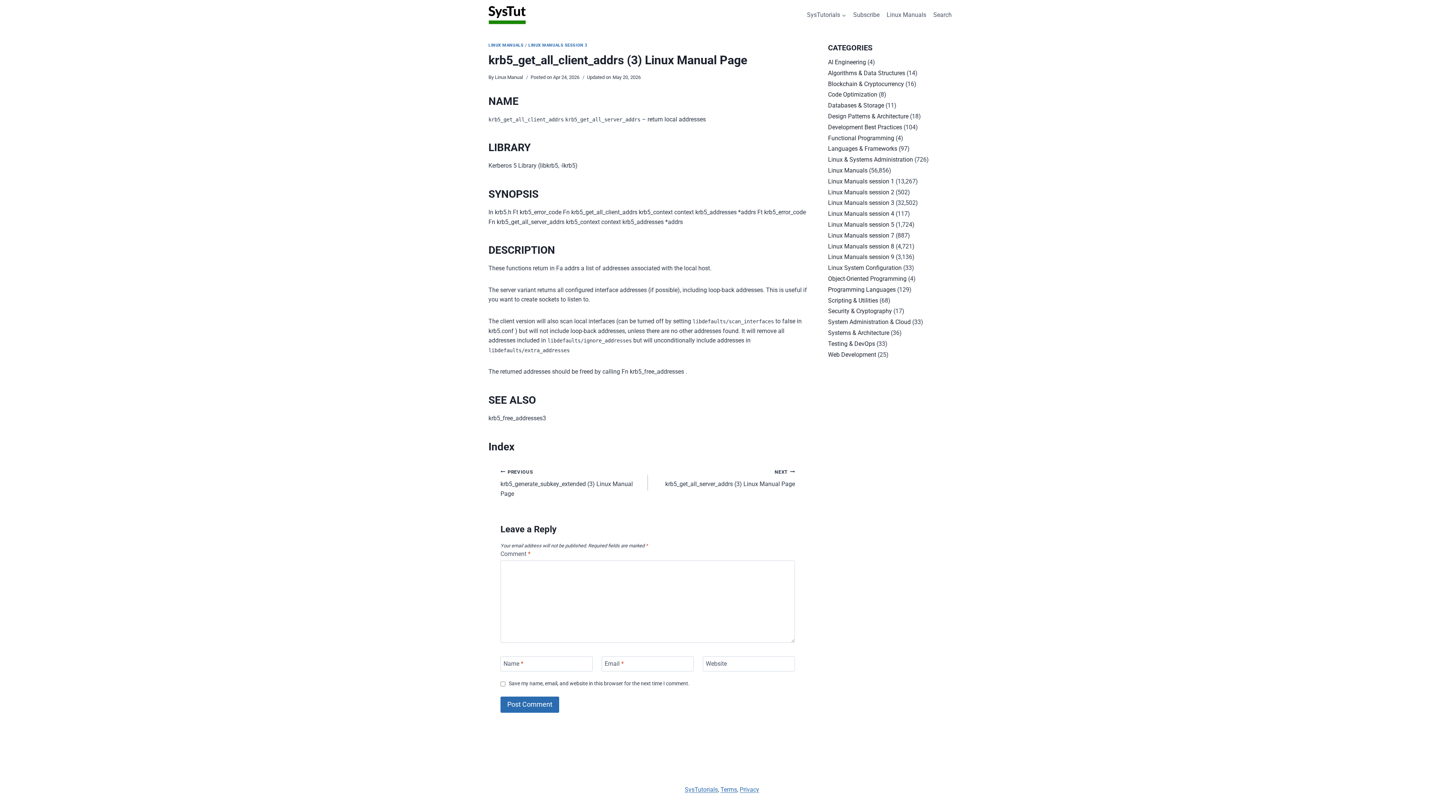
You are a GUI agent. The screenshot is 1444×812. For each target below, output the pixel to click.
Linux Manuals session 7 (861, 235)
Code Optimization (852, 94)
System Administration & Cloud (869, 322)
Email (614, 663)
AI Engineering (847, 62)
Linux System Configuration (865, 267)
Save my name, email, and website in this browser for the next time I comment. (599, 683)
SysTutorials (701, 789)
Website (716, 663)
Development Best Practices (865, 127)
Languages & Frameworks (862, 148)
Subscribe (866, 14)
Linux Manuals (906, 14)
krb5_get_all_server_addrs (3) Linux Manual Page (730, 478)
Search (942, 14)
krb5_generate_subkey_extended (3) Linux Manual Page (567, 483)
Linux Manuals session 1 (861, 181)
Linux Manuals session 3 (557, 45)
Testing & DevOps (851, 343)
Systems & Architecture (858, 332)
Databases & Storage (856, 105)
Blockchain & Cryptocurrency (866, 84)
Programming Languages (862, 289)
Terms (728, 789)
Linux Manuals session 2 (861, 192)
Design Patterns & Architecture (868, 116)
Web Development (852, 354)
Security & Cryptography (860, 311)
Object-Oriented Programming (867, 278)
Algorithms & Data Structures (866, 73)
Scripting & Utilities (853, 300)
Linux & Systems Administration (870, 159)
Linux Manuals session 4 (861, 213)
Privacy (749, 789)
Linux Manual (509, 77)
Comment (516, 553)
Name (513, 663)
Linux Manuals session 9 (861, 257)
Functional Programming (861, 138)
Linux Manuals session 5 (861, 224)
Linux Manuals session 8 (861, 246)
